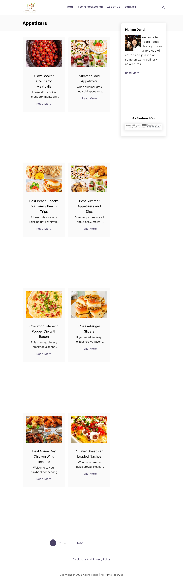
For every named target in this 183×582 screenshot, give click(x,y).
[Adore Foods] (30, 7)
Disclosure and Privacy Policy (92, 559)
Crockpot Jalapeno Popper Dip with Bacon (44, 331)
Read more (132, 72)
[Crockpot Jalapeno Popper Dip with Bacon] (44, 304)
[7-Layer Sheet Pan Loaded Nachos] (89, 429)
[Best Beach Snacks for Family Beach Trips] (44, 179)
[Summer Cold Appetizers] (89, 53)
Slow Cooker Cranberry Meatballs (44, 81)
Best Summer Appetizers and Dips (89, 206)
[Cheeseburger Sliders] (89, 304)
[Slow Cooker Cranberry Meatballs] (44, 53)
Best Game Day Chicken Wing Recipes (44, 456)
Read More (44, 104)
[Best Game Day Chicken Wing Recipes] (44, 429)
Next (80, 543)
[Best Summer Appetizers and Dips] (89, 179)
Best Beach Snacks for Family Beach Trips (44, 206)
